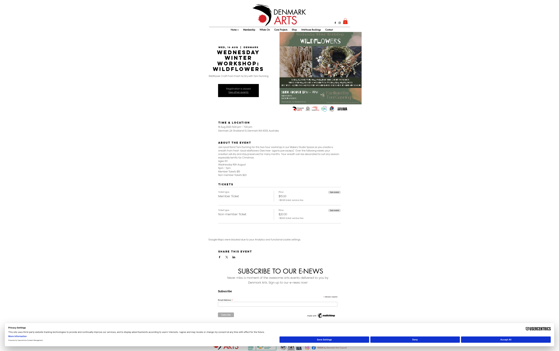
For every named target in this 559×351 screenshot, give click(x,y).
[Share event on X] (226, 257)
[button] (345, 21)
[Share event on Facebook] (219, 257)
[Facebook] (335, 22)
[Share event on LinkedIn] (233, 257)
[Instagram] (339, 22)
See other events (238, 92)
